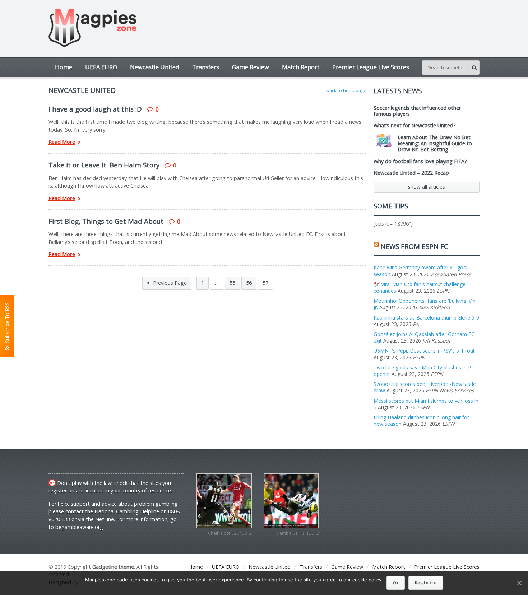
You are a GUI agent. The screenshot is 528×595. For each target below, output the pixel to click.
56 (249, 282)
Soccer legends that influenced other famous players (417, 110)
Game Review (250, 67)
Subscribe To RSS (7, 324)
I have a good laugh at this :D (95, 108)
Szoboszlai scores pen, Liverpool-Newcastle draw (425, 387)
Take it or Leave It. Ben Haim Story (103, 164)
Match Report (300, 67)
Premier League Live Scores (370, 67)
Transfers (205, 67)
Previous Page (169, 282)
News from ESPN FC (414, 246)
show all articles (426, 186)
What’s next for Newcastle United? (415, 125)
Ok (396, 582)
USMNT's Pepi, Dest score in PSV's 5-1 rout (424, 350)
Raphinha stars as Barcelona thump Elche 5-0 (426, 317)
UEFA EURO (101, 67)
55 (232, 282)
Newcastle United (154, 67)
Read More (61, 142)
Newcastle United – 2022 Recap (411, 172)
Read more (425, 582)
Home (63, 67)
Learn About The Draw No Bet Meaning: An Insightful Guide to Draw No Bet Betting (435, 143)
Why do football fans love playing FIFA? (420, 161)
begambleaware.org (79, 527)
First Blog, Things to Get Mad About (105, 221)
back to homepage (346, 90)
